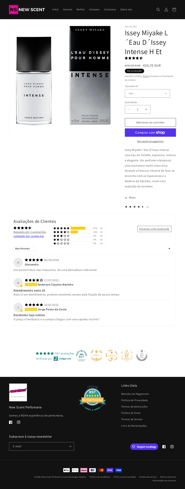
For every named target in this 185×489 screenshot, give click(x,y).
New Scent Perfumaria (52, 477)
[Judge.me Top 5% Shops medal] (142, 355)
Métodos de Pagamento (135, 394)
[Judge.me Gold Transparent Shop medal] (111, 355)
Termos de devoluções (134, 406)
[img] (34, 260)
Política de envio (168, 477)
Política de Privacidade (134, 400)
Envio (146, 76)
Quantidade (131, 102)
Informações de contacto (164, 480)
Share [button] (132, 197)
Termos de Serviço (131, 419)
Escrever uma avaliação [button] (154, 229)
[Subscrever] (70, 446)
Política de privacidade (125, 477)
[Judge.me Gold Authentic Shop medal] (96, 355)
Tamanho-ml (131, 86)
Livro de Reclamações (134, 425)
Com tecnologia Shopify (74, 477)
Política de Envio (131, 412)
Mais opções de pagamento (150, 141)
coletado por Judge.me (29, 236)
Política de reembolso (99, 477)
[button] (158, 10)
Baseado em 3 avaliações (30, 232)
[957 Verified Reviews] (92, 412)
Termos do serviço (147, 477)
